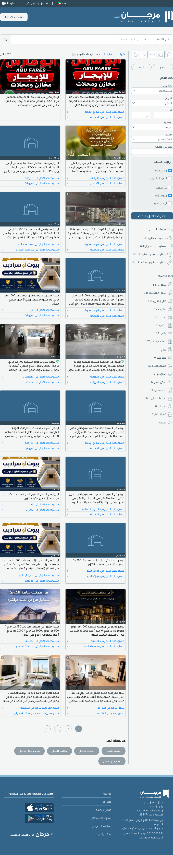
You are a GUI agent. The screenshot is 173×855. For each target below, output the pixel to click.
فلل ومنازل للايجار (29, 750)
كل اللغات (161, 187)
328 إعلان (5, 54)
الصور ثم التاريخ (158, 178)
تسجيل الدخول (39, 3)
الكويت (66, 3)
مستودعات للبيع (154, 238)
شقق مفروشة (155, 293)
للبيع (141, 67)
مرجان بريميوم (103, 810)
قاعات (161, 422)
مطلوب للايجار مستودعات (149, 254)
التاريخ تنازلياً (160, 170)
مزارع (162, 349)
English (11, 3)
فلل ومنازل (157, 301)
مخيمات (160, 406)
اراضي (161, 333)
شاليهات (159, 309)
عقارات (122, 54)
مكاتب (160, 325)
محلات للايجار (86, 750)
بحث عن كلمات (163, 146)
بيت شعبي (158, 390)
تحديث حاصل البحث (152, 215)
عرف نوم (167, 122)
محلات (159, 317)
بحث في (167, 85)
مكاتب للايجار (59, 750)
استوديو (159, 374)
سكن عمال (158, 382)
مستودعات (157, 366)
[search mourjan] (6, 39)
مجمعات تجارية (156, 398)
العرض (168, 98)
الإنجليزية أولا (159, 203)
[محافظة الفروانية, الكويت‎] (122, 361)
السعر (168, 110)
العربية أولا (161, 195)
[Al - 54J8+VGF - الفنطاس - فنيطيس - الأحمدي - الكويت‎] (57, 361)
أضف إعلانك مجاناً (14, 17)
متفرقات (160, 357)
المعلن (168, 134)
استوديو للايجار (111, 761)
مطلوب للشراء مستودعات (149, 262)
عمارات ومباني (155, 341)
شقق (159, 284)
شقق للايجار (113, 750)
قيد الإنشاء (159, 414)
